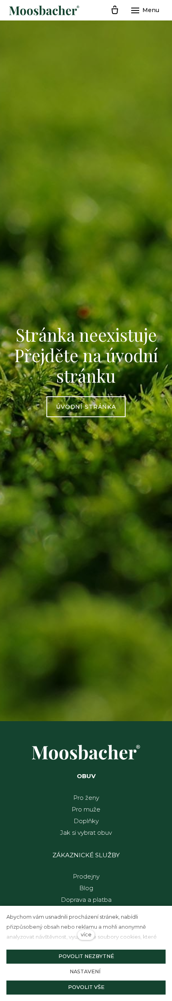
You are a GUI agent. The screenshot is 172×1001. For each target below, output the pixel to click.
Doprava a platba (86, 899)
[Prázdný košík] (114, 10)
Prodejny (86, 876)
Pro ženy (86, 797)
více (86, 935)
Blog (86, 888)
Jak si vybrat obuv (86, 832)
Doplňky (86, 821)
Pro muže (86, 809)
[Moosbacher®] (44, 10)
